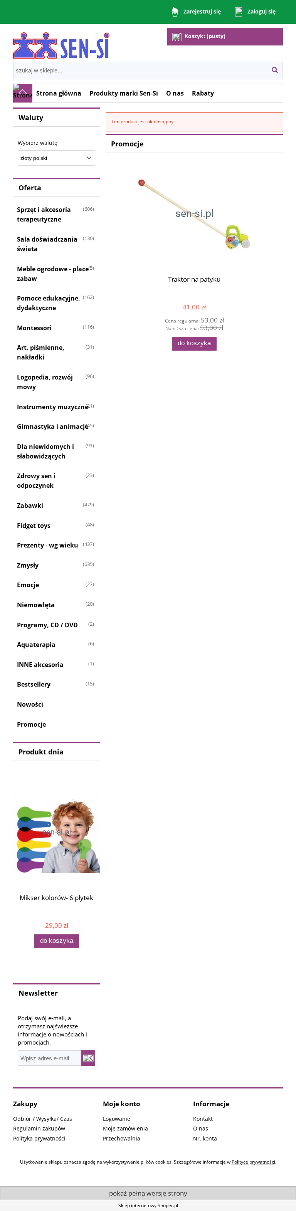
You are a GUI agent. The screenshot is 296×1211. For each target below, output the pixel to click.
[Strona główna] (61, 42)
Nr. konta (205, 1138)
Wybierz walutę (37, 143)
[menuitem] (59, 93)
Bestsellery (33, 684)
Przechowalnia (121, 1138)
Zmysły (28, 565)
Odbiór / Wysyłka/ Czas (42, 1118)
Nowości (30, 704)
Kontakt (203, 1118)
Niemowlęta (36, 605)
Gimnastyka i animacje (52, 426)
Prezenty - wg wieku (47, 545)
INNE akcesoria (40, 664)
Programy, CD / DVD (47, 625)
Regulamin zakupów (39, 1128)
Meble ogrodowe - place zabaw (53, 274)
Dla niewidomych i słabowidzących (45, 451)
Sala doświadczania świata (47, 244)
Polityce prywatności (253, 1162)
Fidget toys (33, 525)
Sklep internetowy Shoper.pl (148, 1205)
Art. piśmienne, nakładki (40, 352)
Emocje (28, 585)
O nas (200, 1128)
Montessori (34, 328)
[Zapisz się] (88, 1058)
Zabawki (30, 505)
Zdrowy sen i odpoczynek (36, 481)
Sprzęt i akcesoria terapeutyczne (44, 214)
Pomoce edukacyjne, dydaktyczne (48, 303)
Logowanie (116, 1118)
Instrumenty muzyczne (52, 407)
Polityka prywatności (39, 1138)
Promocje (31, 724)
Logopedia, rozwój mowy (45, 382)
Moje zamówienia (125, 1128)
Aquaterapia (36, 644)
